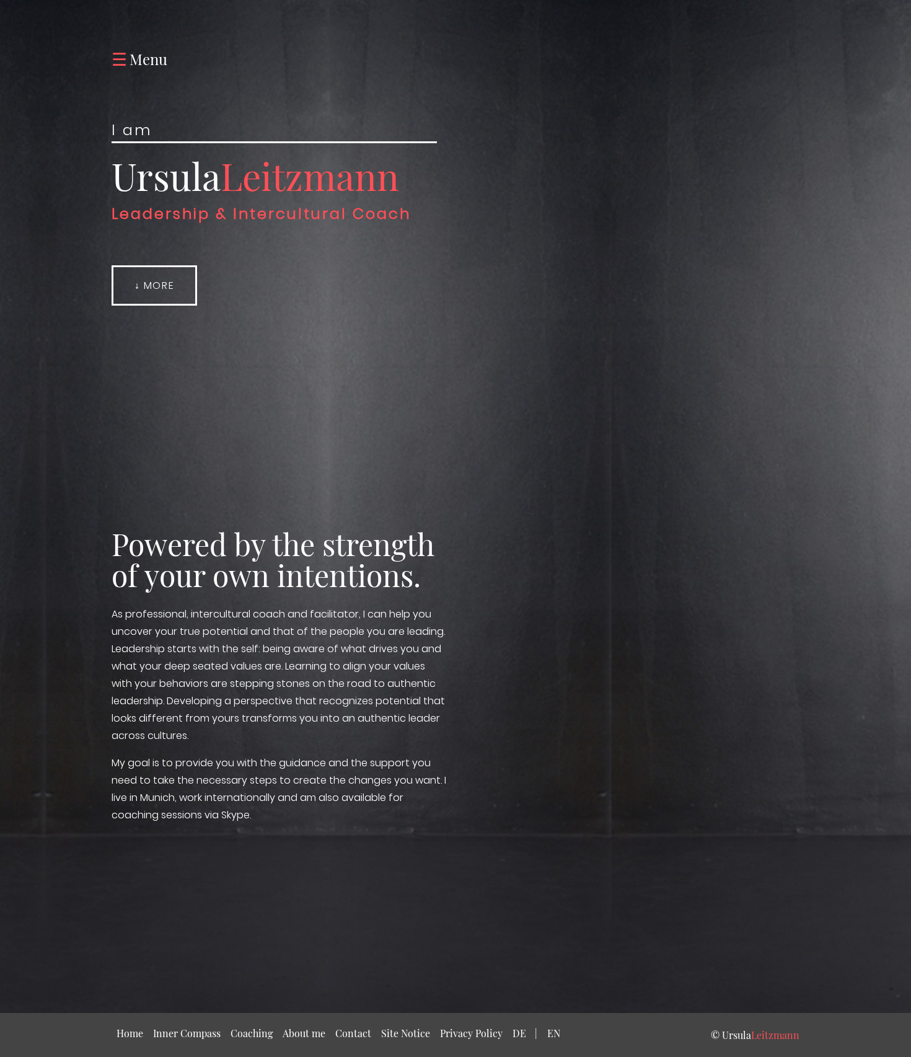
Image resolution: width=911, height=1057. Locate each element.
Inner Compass (187, 1033)
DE (525, 1033)
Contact (353, 1033)
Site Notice (405, 1033)
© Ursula (755, 1035)
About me (304, 1033)
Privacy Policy (471, 1033)
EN (553, 1033)
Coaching (252, 1033)
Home (132, 1033)
